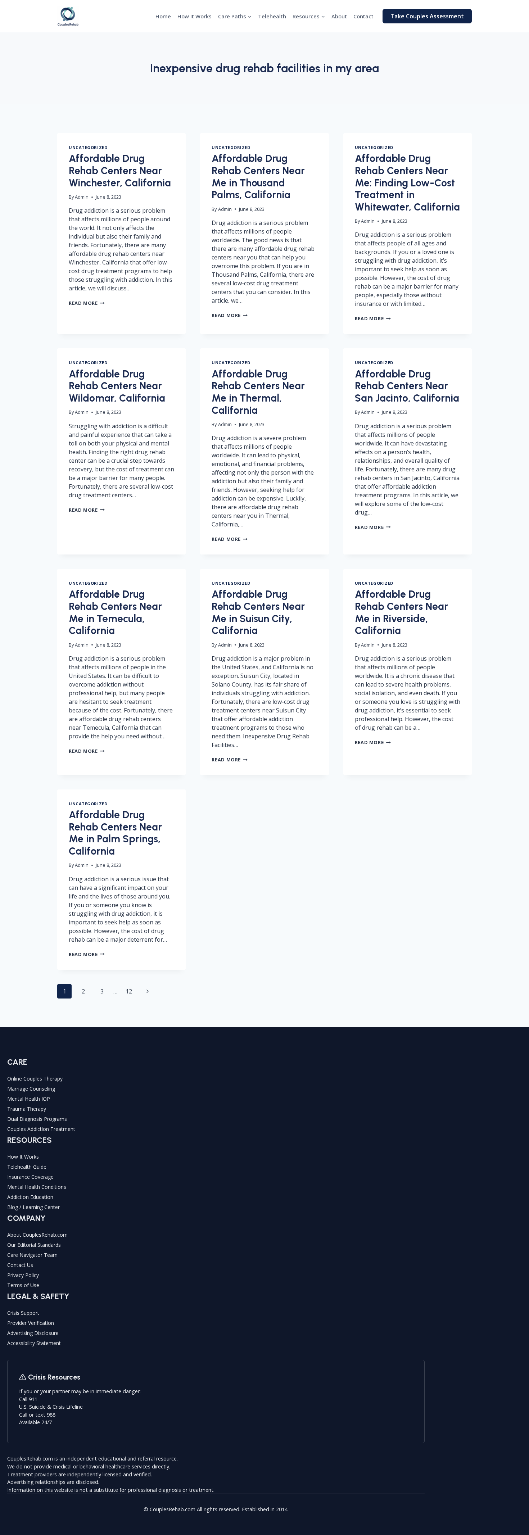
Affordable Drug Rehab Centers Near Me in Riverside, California (401, 612)
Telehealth (272, 16)
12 (129, 991)
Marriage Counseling (31, 1088)
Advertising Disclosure (33, 1333)
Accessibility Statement (34, 1343)
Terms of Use (23, 1285)
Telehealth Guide (26, 1166)
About (339, 16)
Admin (82, 197)
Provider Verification (30, 1322)
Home (163, 16)
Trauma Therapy (26, 1108)
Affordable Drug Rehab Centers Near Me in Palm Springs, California (115, 833)
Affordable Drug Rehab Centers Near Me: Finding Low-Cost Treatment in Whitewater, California (407, 182)
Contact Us (20, 1265)
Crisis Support (23, 1312)
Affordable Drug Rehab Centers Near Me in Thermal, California (258, 392)
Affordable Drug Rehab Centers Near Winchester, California (120, 170)
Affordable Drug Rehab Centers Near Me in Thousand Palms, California (258, 176)
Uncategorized (88, 147)
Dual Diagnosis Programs (37, 1118)
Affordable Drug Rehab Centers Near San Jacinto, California (407, 386)
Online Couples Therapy (35, 1078)
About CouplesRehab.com (37, 1234)
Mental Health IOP (28, 1098)
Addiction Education (30, 1197)
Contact (363, 16)
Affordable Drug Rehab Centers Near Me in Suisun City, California (258, 612)
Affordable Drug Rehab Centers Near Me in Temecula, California (115, 612)
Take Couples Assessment (427, 16)
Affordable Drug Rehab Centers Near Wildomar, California (117, 386)
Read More (87, 303)
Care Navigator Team (32, 1254)
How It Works (194, 16)
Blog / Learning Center (33, 1207)
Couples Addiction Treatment (41, 1129)
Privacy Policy (23, 1275)
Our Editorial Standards (34, 1244)
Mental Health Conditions (36, 1186)
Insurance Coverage (30, 1176)
